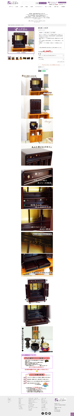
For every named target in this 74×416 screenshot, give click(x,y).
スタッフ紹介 (30, 408)
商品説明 (40, 32)
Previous (9, 41)
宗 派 (39, 53)
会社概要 (9, 399)
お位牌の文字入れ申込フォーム (32, 402)
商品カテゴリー (21, 398)
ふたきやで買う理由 (31, 404)
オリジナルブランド (38, 6)
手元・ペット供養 (48, 6)
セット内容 (53, 32)
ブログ (9, 402)
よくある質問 (43, 404)
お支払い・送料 (43, 398)
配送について (43, 399)
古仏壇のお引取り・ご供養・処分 (33, 398)
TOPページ (11, 6)
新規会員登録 (43, 407)
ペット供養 (20, 407)
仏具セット (40, 57)
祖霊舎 (26, 6)
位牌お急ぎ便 (30, 403)
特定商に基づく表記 (44, 402)
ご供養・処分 (56, 6)
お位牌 (22, 6)
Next (33, 41)
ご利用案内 (63, 6)
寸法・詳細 (47, 32)
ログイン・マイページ (44, 408)
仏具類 (31, 6)
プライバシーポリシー (44, 403)
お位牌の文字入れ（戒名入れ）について (34, 399)
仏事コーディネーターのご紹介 (32, 407)
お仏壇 (17, 6)
